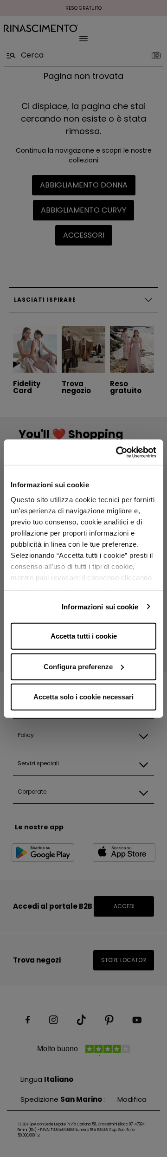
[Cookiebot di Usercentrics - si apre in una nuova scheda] (117, 452)
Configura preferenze (78, 666)
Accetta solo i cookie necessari (83, 697)
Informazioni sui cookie (100, 606)
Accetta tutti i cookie (84, 636)
